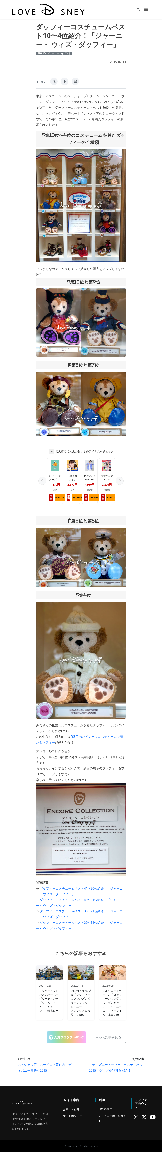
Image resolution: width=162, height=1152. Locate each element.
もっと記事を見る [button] (108, 1037)
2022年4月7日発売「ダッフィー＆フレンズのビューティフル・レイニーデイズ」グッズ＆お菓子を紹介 (81, 1002)
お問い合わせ (71, 1109)
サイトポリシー (72, 1116)
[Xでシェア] (54, 81)
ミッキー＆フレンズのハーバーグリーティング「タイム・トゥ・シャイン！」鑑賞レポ (48, 1001)
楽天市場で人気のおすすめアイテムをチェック (85, 451)
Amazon (60, 497)
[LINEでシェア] (75, 81)
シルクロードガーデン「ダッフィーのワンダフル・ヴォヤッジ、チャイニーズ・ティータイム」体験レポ (112, 1002)
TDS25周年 (105, 1109)
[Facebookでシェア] (64, 81)
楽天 (51, 497)
